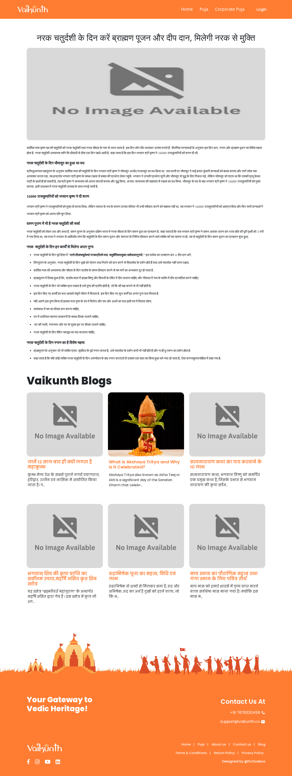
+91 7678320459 (245, 712)
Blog (261, 744)
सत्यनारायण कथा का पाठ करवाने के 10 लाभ (226, 464)
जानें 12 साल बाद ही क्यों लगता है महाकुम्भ (60, 464)
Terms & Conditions (193, 753)
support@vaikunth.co (240, 721)
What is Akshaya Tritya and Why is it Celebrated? (144, 464)
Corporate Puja (230, 9)
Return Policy (226, 753)
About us (221, 744)
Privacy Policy (253, 753)
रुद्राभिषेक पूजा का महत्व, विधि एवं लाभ (142, 576)
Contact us (244, 744)
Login (262, 9)
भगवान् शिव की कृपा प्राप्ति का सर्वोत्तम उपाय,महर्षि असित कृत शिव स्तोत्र (62, 579)
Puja (204, 9)
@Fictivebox (254, 761)
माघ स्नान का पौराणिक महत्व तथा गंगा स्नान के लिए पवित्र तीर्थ (224, 576)
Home (187, 9)
